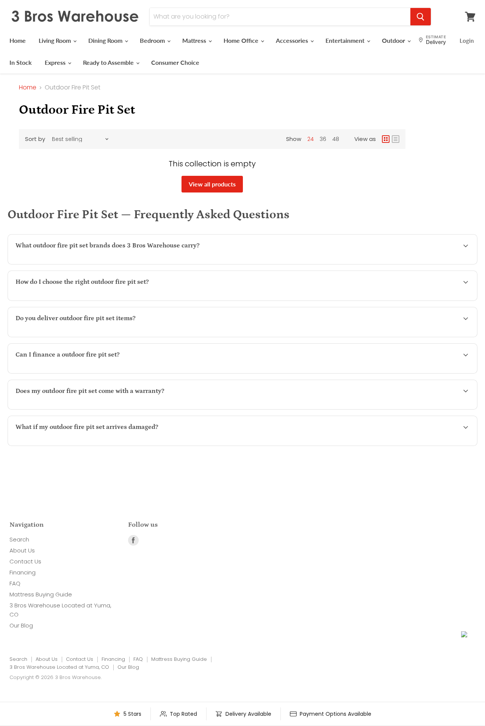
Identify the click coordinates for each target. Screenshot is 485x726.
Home (17, 40)
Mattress (195, 40)
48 (335, 139)
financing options (81, 372)
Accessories (293, 40)
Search (19, 539)
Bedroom (153, 40)
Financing (22, 572)
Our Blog (21, 625)
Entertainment (345, 40)
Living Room (55, 40)
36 (323, 139)
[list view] (395, 139)
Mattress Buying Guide (40, 594)
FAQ (14, 583)
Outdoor (394, 40)
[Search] (420, 16)
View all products (212, 184)
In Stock (20, 62)
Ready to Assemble (109, 62)
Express (56, 62)
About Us (22, 550)
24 (310, 139)
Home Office (242, 40)
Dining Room (106, 40)
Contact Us (25, 561)
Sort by (35, 139)
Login (467, 40)
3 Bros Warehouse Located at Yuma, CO (59, 667)
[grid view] (386, 139)
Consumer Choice (175, 62)
